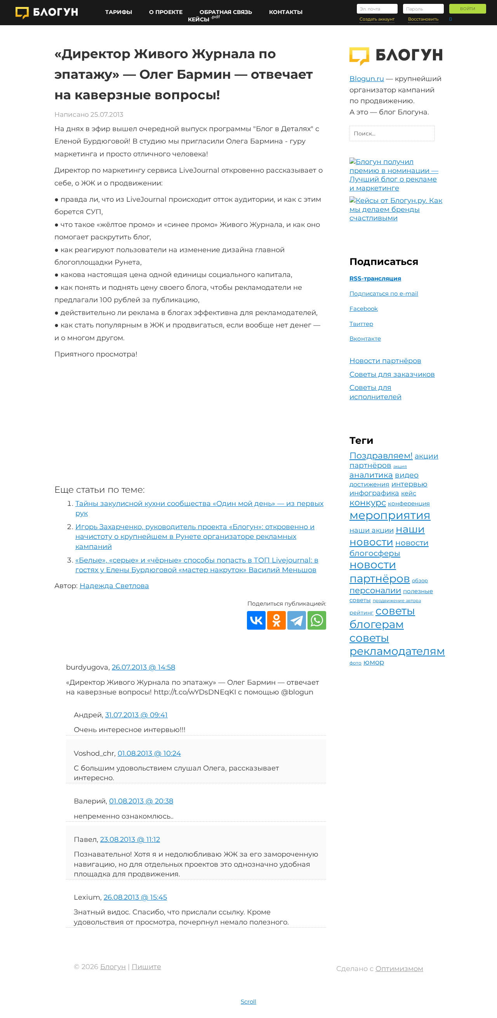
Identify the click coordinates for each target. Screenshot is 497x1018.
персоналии (375, 590)
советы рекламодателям (397, 644)
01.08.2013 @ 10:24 (149, 753)
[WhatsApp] (317, 620)
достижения (369, 484)
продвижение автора (397, 600)
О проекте (165, 12)
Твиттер (361, 323)
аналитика (371, 475)
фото (355, 663)
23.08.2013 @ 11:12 (130, 839)
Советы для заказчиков (392, 374)
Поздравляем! (381, 455)
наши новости (387, 535)
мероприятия (390, 515)
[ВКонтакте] (256, 620)
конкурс (367, 502)
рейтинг (361, 612)
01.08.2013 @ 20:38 (141, 801)
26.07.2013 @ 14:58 (143, 667)
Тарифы (118, 12)
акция (400, 466)
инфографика (374, 493)
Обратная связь (226, 12)
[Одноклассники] (276, 620)
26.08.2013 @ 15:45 (135, 897)
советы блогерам (382, 617)
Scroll (248, 1001)
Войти (467, 8)
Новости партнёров (385, 361)
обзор (420, 580)
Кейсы (198, 19)
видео (407, 475)
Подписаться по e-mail (383, 293)
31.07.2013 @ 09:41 (136, 715)
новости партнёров (379, 571)
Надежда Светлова (114, 586)
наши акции (371, 530)
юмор (373, 662)
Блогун (113, 967)
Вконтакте (365, 338)
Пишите (146, 967)
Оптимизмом (399, 968)
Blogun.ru (366, 78)
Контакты (285, 12)
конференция (409, 503)
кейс (408, 493)
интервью (409, 484)
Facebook (363, 308)
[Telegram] (296, 620)
